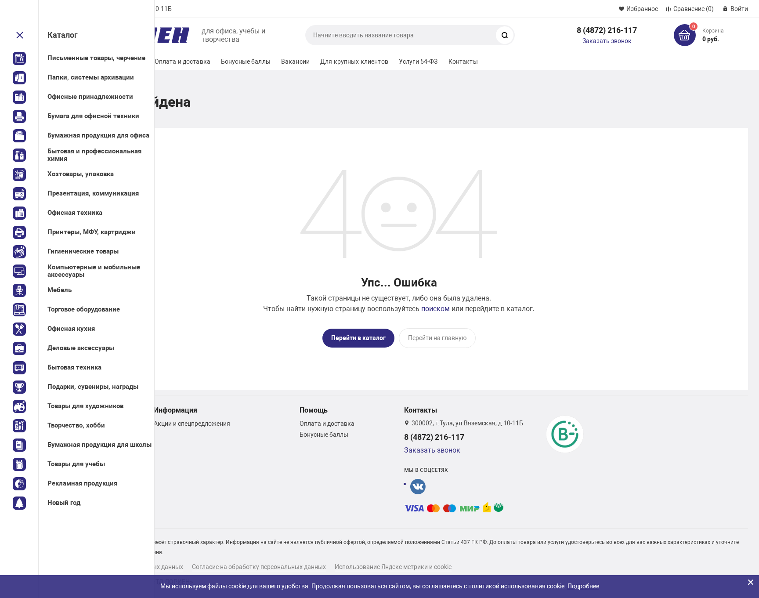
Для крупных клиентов (354, 61)
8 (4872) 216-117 (607, 30)
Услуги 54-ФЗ (418, 61)
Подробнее (583, 586)
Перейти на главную (437, 337)
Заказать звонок (607, 40)
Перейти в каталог (358, 337)
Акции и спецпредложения (192, 423)
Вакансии (295, 61)
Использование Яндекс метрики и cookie (393, 566)
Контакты (463, 61)
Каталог (62, 35)
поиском (435, 308)
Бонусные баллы (246, 61)
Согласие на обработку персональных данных (259, 566)
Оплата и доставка (182, 61)
